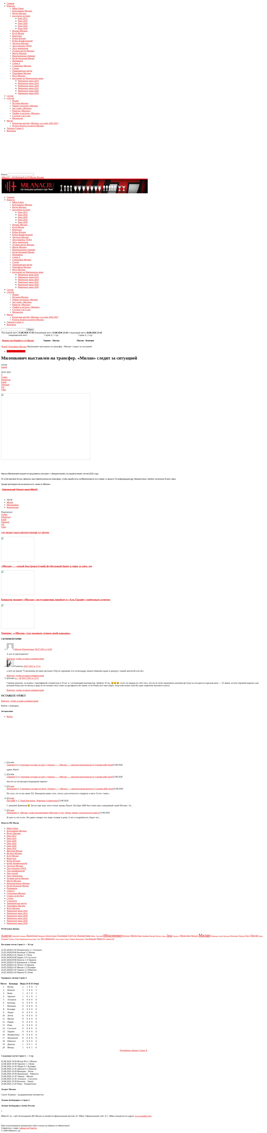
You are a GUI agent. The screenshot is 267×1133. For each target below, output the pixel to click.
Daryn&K (11, 800)
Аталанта (23, 936)
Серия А (16, 63)
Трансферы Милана (21, 73)
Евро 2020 (23, 23)
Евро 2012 (23, 18)
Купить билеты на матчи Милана (28, 126)
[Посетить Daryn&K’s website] (10, 798)
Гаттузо (72, 935)
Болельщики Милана (22, 11)
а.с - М (18, 678)
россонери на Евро (21, 16)
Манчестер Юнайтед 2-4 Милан (18, 340)
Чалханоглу (80, 939)
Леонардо (176, 936)
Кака (140, 936)
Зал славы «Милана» (22, 108)
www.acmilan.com (143, 1116)
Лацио (164, 936)
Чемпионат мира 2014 (28, 83)
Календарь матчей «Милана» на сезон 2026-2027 (35, 123)
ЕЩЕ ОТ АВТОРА (41, 533)
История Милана (20, 103)
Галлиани (62, 935)
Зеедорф (99, 936)
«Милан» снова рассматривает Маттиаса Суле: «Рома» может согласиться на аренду (60, 813)
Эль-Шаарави (90, 939)
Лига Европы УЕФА (22, 46)
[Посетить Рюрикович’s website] (10, 786)
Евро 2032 (11, 848)
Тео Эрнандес (48, 939)
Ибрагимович (113, 935)
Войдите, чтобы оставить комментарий (25, 659)
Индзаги (126, 936)
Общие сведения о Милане (25, 106)
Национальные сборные (23, 56)
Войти (10, 716)
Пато (247, 936)
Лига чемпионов (20, 48)
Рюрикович (12, 789)
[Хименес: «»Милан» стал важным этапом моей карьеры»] (17, 628)
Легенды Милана (20, 43)
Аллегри (6, 935)
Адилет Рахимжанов (24, 649)
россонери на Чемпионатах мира (27, 78)
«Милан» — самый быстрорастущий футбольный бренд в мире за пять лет (46, 566)
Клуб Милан (18, 33)
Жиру (93, 936)
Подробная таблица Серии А (133, 1050)
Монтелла (226, 936)
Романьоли (23, 939)
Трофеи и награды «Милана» (26, 113)
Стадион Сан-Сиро (21, 116)
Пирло (260, 936)
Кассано (152, 936)
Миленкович (13, 505)
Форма (15, 101)
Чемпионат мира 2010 (28, 81)
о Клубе (10, 98)
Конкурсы (17, 36)
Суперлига (12, 901)
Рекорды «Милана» (21, 111)
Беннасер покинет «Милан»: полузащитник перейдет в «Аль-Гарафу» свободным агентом (55, 599)
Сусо (38, 939)
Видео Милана (19, 13)
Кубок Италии (19, 38)
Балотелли (32, 935)
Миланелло (17, 118)
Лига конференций (16, 871)
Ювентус (101, 939)
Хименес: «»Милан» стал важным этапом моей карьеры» (36, 633)
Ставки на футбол (15, 896)
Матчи (10, 121)
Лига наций (12, 873)
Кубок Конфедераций (22, 41)
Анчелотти (16, 936)
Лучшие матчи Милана (23, 51)
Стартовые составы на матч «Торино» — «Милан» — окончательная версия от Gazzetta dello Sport (66, 765)
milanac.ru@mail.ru (28, 1128)
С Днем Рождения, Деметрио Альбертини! (38, 800)
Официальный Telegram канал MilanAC (20, 489)
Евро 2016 (23, 21)
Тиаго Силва (59, 939)
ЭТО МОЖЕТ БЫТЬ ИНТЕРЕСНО (17, 533)
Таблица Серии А (15, 128)
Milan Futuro (18, 8)
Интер (134, 935)
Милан (10, 502)
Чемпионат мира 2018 (28, 86)
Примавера (17, 61)
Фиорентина (13, 507)
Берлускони (51, 936)
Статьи (15, 68)
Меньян (194, 936)
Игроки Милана (20, 31)
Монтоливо (234, 936)
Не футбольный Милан (23, 58)
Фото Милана (18, 76)
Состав (10, 96)
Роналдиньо (32, 939)
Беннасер (42, 936)
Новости (11, 6)
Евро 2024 (23, 26)
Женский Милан (14, 851)
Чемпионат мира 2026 (28, 91)
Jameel (4, 367)
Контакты (11, 131)
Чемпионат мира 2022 (28, 88)
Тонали (72, 939)
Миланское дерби (217, 936)
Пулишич (4, 939)
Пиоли (254, 935)
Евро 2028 (23, 28)
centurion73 (12, 765)
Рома (17, 939)
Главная (10, 3)
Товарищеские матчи (22, 71)
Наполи (242, 936)
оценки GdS (110, 939)
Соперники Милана (21, 66)
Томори (67, 939)
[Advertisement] (84, 153)
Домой (4, 346)
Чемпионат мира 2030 (28, 93)
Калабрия (145, 936)
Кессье (158, 936)
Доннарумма (83, 935)
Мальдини (185, 935)
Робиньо (12, 939)
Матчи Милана (19, 53)
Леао (169, 935)
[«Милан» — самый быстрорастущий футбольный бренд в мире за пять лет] (17, 561)
